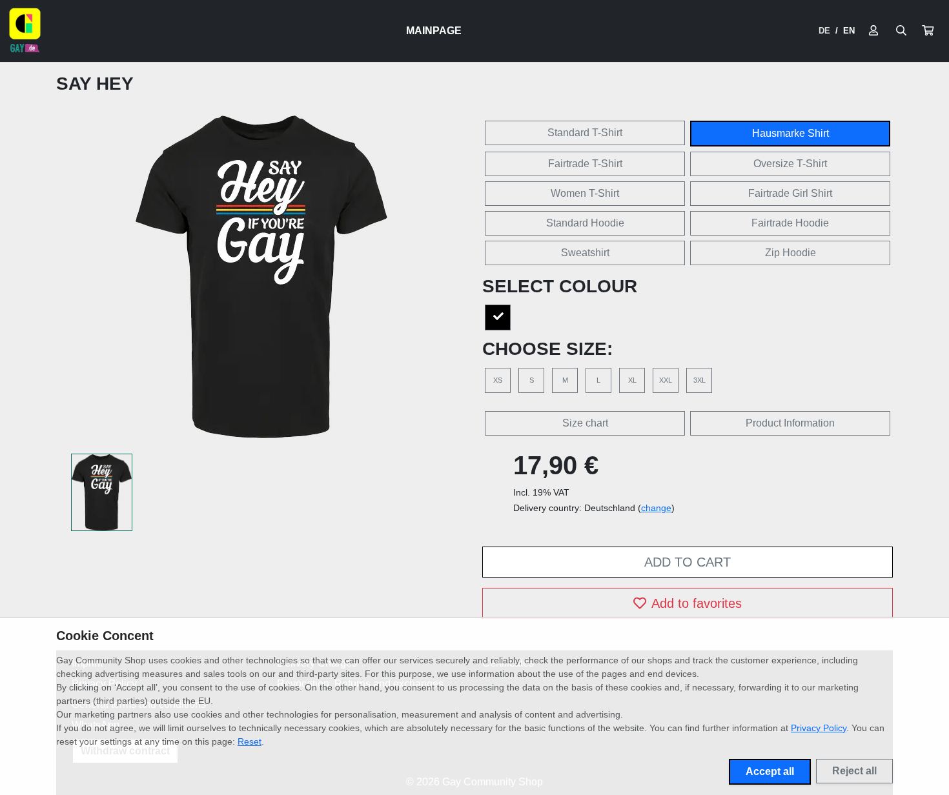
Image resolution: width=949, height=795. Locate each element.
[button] (927, 31)
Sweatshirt (585, 252)
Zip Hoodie (790, 252)
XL (632, 380)
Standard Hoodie (585, 222)
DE (824, 30)
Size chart (585, 423)
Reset (249, 741)
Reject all (854, 770)
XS (497, 380)
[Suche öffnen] (901, 31)
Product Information (790, 423)
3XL (699, 380)
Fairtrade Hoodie (790, 222)
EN (849, 30)
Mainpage (434, 30)
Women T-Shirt (585, 193)
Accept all (770, 771)
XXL (665, 380)
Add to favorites (696, 603)
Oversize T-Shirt (790, 163)
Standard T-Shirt (584, 132)
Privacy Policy (818, 728)
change (656, 508)
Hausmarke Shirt (790, 133)
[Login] (873, 31)
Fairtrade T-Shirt (585, 163)
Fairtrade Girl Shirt (790, 193)
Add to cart (687, 562)
